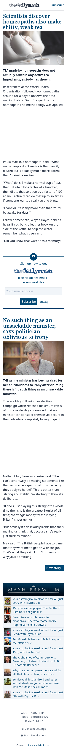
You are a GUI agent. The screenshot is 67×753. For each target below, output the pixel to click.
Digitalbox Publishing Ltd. (38, 745)
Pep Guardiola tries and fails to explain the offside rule (37, 641)
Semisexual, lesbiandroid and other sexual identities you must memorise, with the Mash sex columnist (36, 683)
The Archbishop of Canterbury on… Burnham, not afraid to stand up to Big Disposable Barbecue (37, 661)
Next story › (54, 568)
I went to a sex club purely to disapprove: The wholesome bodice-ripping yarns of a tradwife (35, 620)
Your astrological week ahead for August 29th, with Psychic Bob (38, 600)
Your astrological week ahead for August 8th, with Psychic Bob (38, 694)
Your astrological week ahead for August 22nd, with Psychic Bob (38, 632)
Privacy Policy (34, 721)
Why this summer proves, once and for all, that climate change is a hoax (37, 672)
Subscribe (29, 302)
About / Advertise (33, 713)
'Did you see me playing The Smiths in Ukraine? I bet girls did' (36, 610)
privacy (43, 301)
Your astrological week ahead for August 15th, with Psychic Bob (38, 650)
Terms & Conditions (33, 717)
